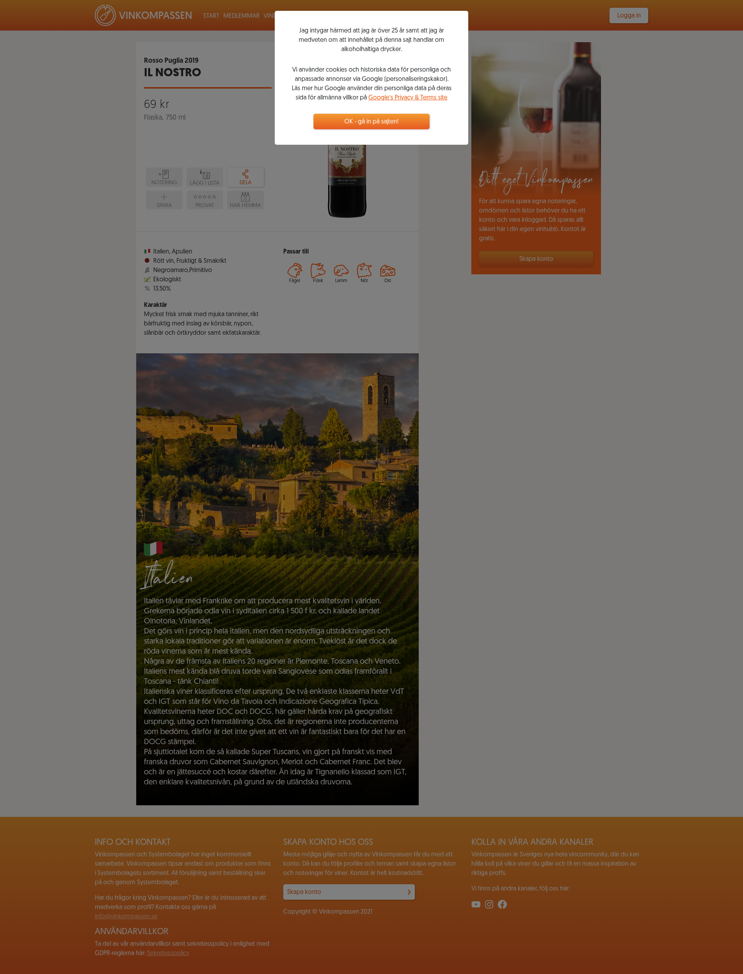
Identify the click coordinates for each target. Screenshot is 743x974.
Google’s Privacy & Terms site (407, 98)
